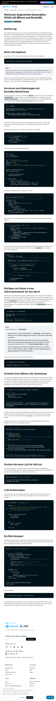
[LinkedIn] (18, 647)
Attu (6, 681)
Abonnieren (31, 639)
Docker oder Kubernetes (24, 342)
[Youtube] (21, 647)
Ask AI (49, 697)
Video (31, 672)
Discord (32, 683)
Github (31, 685)
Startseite (6, 10)
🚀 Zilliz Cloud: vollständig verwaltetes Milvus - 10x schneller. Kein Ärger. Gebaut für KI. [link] (20, 2)
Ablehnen (22, 697)
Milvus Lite (27, 335)
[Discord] (14, 647)
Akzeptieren (29, 697)
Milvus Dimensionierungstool (13, 685)
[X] (10, 647)
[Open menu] (52, 7)
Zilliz (32, 630)
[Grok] (11, 654)
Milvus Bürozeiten (35, 681)
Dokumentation (13, 10)
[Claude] (14, 654)
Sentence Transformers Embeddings (24, 100)
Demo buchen (8, 674)
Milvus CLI (8, 683)
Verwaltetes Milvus (10, 672)
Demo (31, 670)
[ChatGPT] (6, 654)
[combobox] (47, 7)
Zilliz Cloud (16, 347)
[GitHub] (6, 647)
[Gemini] (17, 654)
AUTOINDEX (29, 415)
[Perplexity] (9, 654)
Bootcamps (32, 668)
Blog (6, 670)
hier (29, 81)
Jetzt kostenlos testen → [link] (47, 2)
